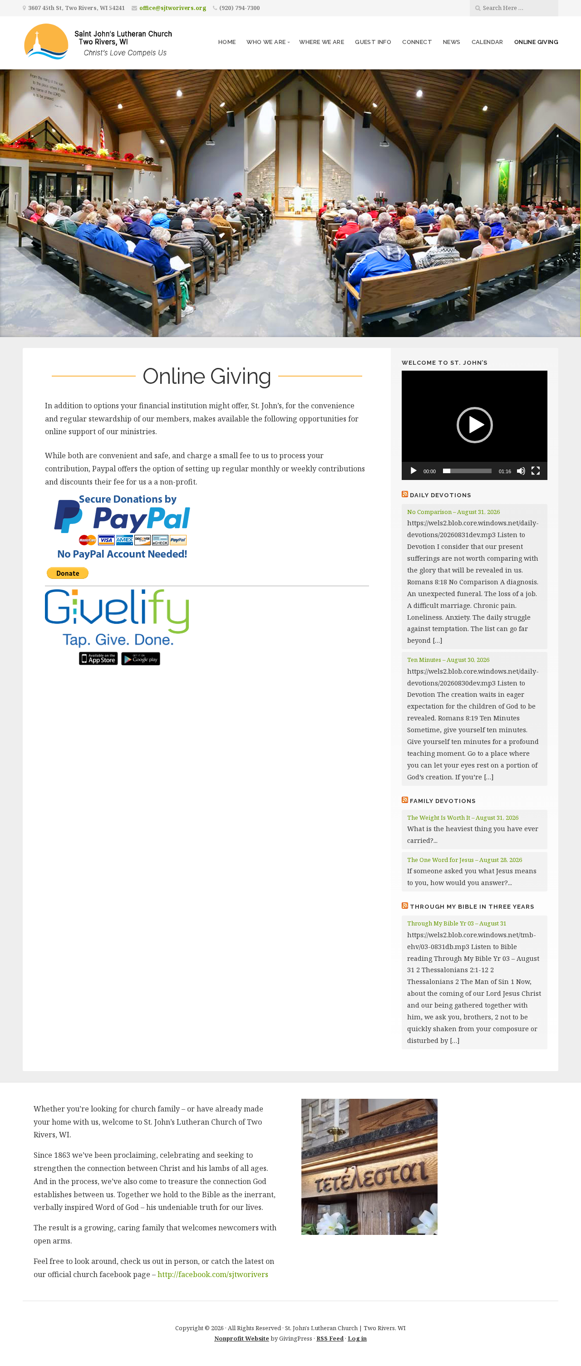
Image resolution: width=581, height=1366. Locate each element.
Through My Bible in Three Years (472, 906)
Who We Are (266, 42)
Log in (357, 1338)
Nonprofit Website (241, 1338)
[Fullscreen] (535, 470)
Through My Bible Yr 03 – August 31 (457, 923)
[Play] (413, 470)
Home (227, 42)
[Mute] (521, 470)
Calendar (487, 42)
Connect (417, 42)
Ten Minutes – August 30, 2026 (448, 660)
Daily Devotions (440, 495)
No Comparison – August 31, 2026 (453, 512)
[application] (474, 425)
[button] (475, 425)
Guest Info (373, 42)
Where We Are (321, 42)
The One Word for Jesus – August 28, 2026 (464, 860)
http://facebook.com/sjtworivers (213, 1274)
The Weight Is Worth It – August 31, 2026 (462, 817)
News (452, 42)
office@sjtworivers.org (172, 8)
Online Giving (536, 42)
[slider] (467, 471)
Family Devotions (443, 801)
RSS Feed (330, 1338)
